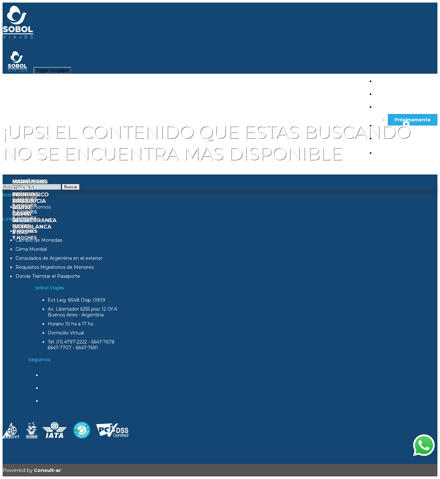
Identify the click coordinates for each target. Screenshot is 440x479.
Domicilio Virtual (66, 333)
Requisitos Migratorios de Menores (54, 267)
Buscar (70, 186)
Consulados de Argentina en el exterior (58, 258)
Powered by (32, 470)
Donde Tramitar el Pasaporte (47, 276)
